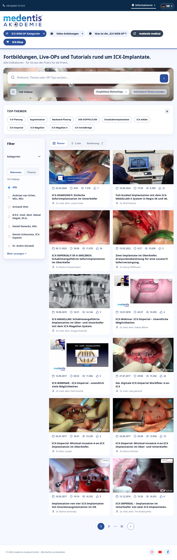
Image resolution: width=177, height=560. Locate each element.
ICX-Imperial (16, 127)
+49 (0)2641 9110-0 (15, 5)
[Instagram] (152, 552)
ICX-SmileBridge (83, 127)
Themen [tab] (31, 172)
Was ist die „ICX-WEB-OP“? (111, 33)
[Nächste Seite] (130, 526)
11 (121, 526)
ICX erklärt (142, 119)
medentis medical (149, 33)
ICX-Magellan (37, 127)
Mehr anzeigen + (16, 253)
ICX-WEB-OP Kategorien (26, 33)
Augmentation (37, 119)
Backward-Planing (61, 119)
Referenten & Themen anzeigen (149, 92)
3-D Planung (16, 119)
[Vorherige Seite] (91, 526)
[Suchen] (164, 78)
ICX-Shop (17, 42)
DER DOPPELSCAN (87, 119)
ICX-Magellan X (60, 127)
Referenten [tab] (16, 172)
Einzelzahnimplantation (116, 119)
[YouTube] (160, 552)
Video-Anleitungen (67, 33)
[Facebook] (168, 552)
